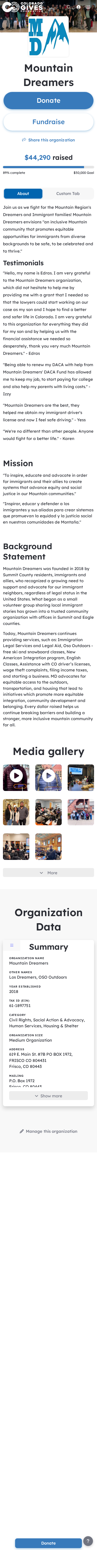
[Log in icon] (78, 7)
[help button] (88, 1541)
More (52, 872)
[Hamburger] (88, 7)
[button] (16, 775)
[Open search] (69, 7)
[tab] (23, 193)
